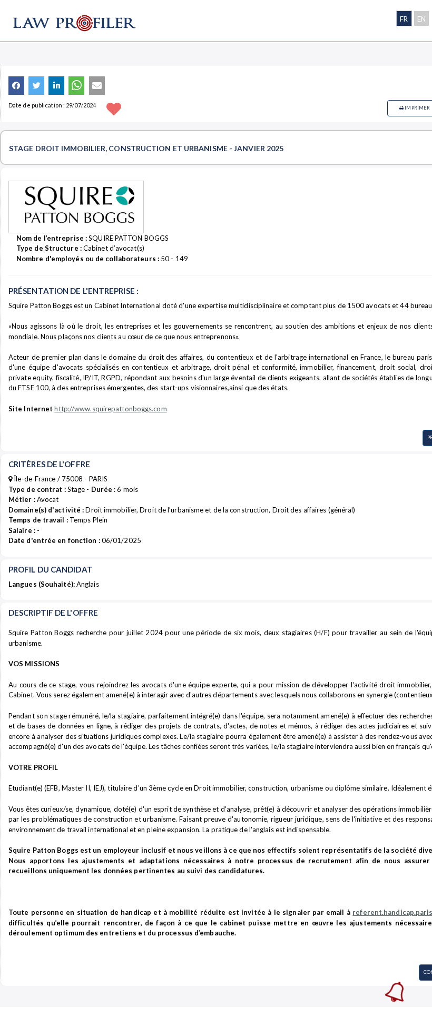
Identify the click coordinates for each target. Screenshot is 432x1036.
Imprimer (417, 108)
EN (421, 19)
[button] (16, 85)
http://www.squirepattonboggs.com (110, 408)
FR (404, 19)
